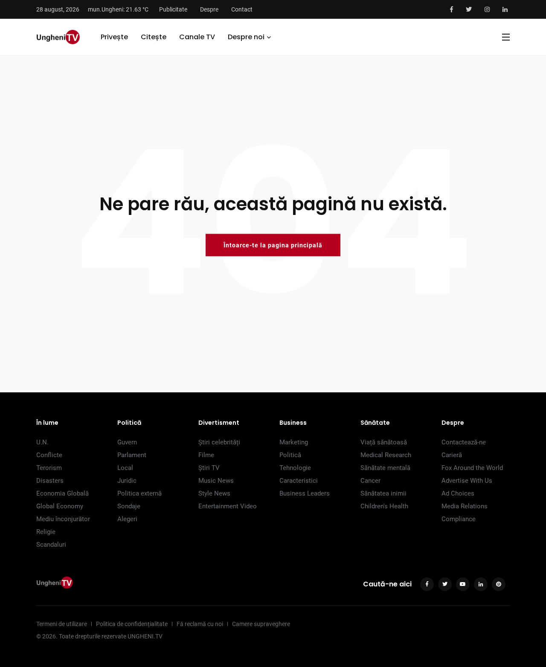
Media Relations (464, 506)
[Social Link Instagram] (487, 9)
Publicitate (173, 9)
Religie (45, 532)
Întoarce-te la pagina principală (273, 244)
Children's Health (384, 506)
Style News (214, 493)
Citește (153, 37)
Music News (216, 480)
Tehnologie (295, 468)
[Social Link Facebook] (451, 9)
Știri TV (209, 468)
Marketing (293, 442)
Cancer (370, 480)
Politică (290, 455)
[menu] (506, 37)
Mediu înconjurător (63, 519)
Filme (206, 455)
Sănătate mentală (385, 468)
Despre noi (246, 37)
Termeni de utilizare (61, 624)
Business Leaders (304, 493)
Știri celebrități (219, 442)
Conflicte (49, 455)
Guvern (127, 442)
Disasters (50, 480)
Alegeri (127, 519)
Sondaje (128, 506)
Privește (114, 37)
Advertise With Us (466, 480)
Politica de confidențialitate (132, 624)
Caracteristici (298, 480)
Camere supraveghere (261, 624)
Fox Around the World (472, 468)
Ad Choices (457, 493)
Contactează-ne (463, 442)
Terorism (49, 468)
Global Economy (59, 506)
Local (125, 468)
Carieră (451, 455)
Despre (209, 9)
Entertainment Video (227, 506)
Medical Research (385, 455)
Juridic (126, 480)
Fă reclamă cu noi (200, 624)
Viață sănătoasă (383, 442)
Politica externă (139, 493)
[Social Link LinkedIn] (505, 9)
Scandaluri (51, 544)
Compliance (458, 519)
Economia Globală (62, 493)
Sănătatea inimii (383, 493)
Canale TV (197, 37)
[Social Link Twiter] (469, 9)
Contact (242, 9)
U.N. (42, 442)
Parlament (131, 455)
